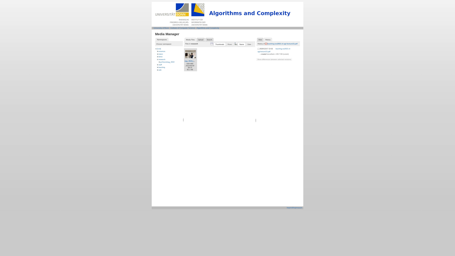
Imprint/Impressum (294, 208)
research (162, 59)
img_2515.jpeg (190, 61)
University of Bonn (161, 28)
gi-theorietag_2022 (167, 62)
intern (161, 54)
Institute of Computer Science (183, 28)
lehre (160, 57)
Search (209, 40)
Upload (200, 40)
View (260, 40)
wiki (160, 70)
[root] (159, 49)
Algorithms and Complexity (208, 28)
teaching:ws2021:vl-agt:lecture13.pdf (282, 44)
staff (160, 65)
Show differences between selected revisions (274, 59)
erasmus (162, 51)
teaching (162, 67)
